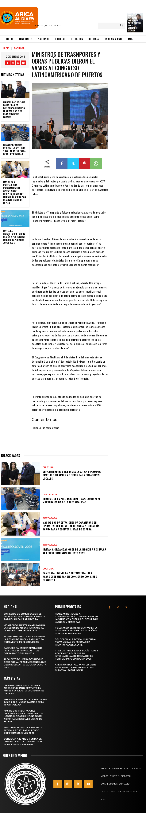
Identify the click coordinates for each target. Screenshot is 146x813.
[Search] (121, 26)
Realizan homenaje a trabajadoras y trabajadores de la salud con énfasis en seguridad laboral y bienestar (76, 618)
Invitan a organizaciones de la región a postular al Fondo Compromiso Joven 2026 (14, 236)
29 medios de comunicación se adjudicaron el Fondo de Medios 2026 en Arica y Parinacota (24, 617)
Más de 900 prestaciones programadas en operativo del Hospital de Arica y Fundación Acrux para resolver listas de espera (14, 192)
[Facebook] (7, 62)
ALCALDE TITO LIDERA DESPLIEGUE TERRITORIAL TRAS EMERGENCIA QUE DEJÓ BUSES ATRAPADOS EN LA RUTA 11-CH (25, 663)
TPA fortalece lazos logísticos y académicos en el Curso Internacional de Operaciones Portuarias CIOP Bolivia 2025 (76, 654)
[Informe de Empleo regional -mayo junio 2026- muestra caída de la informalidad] (15, 132)
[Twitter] (18, 62)
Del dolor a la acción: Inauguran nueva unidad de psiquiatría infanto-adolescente (75, 642)
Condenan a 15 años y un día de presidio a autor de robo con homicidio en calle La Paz (23, 742)
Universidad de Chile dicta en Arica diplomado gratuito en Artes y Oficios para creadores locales (134, 20)
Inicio (6, 48)
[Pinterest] (84, 163)
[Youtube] (23, 62)
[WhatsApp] (96, 163)
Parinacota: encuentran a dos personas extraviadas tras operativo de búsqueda (23, 651)
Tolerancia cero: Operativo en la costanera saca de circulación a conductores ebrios (76, 631)
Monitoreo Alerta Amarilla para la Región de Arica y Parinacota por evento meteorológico (24, 628)
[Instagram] (12, 62)
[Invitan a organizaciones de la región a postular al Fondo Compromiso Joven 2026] (15, 218)
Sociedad (19, 48)
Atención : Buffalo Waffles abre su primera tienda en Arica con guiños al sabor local (75, 667)
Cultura (48, 467)
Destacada (50, 494)
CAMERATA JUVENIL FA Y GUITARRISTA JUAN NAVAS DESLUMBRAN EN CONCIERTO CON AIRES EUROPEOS (70, 576)
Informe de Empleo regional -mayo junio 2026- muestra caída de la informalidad (14, 150)
